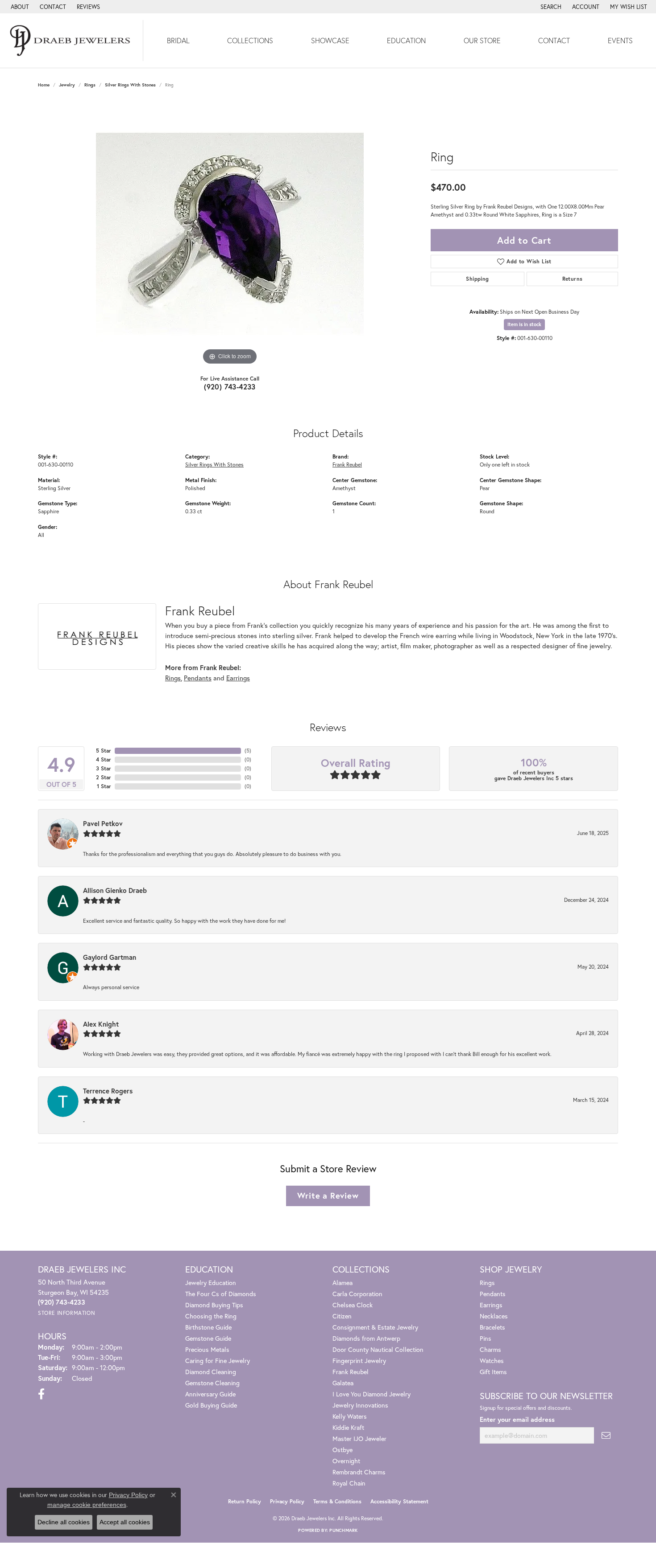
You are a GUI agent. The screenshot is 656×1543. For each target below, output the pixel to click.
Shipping (477, 278)
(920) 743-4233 (230, 386)
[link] (19, 6)
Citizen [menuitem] (342, 1316)
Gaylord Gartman (109, 957)
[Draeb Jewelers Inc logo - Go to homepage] (71, 40)
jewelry (67, 85)
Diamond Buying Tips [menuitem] (214, 1305)
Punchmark (343, 1530)
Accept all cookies (125, 1522)
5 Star (103, 750)
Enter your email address (517, 1419)
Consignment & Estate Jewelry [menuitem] (375, 1327)
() (248, 750)
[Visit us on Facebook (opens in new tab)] (41, 1394)
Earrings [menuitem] (491, 1305)
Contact (554, 40)
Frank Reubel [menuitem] (350, 1371)
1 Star (104, 786)
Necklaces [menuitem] (494, 1316)
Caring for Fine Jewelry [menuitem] (217, 1360)
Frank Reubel (347, 464)
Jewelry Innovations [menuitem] (360, 1405)
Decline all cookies (63, 1522)
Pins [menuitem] (485, 1338)
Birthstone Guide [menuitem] (208, 1327)
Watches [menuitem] (492, 1360)
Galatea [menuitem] (342, 1383)
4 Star (103, 759)
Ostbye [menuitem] (342, 1449)
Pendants (198, 677)
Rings (89, 85)
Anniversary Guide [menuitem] (210, 1394)
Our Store (482, 40)
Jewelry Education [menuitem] (210, 1282)
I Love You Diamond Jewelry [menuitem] (371, 1394)
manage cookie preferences (86, 1504)
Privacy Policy (287, 1501)
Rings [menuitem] (487, 1282)
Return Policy (244, 1501)
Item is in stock (524, 324)
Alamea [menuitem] (342, 1282)
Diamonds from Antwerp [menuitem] (366, 1338)
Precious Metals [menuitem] (207, 1349)
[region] (230, 233)
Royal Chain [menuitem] (348, 1483)
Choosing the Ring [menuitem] (211, 1316)
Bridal (178, 40)
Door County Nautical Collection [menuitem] (377, 1349)
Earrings (238, 677)
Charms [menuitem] (490, 1349)
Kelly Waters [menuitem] (349, 1416)
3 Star (103, 768)
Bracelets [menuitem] (492, 1327)
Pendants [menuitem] (493, 1293)
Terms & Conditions (337, 1501)
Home (44, 85)
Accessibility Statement (399, 1501)
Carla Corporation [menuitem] (357, 1293)
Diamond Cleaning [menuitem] (210, 1371)
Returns (572, 278)
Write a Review (327, 1195)
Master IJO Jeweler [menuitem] (359, 1438)
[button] (550, 6)
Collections (250, 40)
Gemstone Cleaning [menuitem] (212, 1383)
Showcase (330, 40)
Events (620, 40)
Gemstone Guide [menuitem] (208, 1338)
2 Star (103, 777)
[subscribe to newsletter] (606, 1435)
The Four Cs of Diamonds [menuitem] (220, 1293)
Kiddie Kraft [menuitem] (348, 1427)
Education (406, 40)
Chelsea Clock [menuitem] (352, 1305)
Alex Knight (101, 1023)
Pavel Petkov (103, 823)
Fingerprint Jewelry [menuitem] (359, 1360)
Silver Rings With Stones (130, 85)
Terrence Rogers (108, 1090)
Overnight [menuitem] (346, 1461)
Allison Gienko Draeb (115, 890)
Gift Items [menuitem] (493, 1371)
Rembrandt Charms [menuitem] (359, 1472)
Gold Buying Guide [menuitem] (211, 1405)
